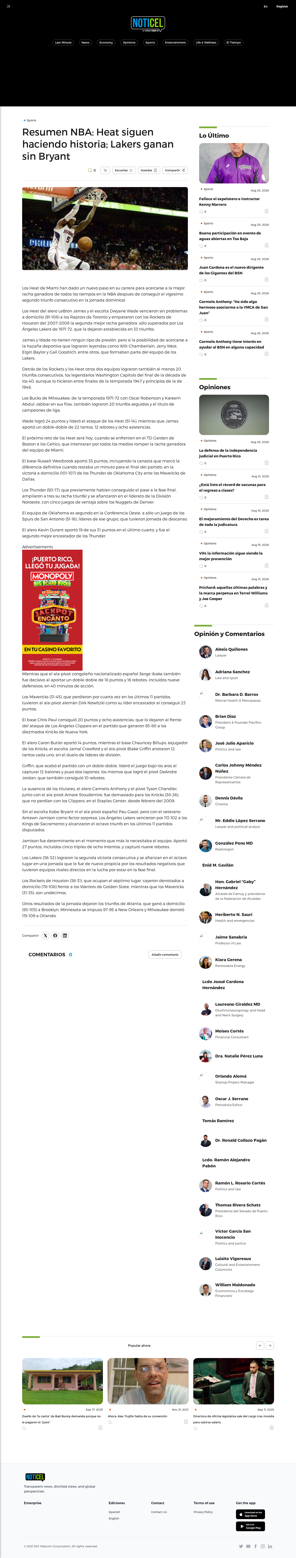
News (85, 42)
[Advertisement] (148, 78)
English (114, 1518)
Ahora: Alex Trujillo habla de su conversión (52, 1416)
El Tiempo (234, 42)
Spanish (114, 1512)
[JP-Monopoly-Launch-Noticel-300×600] (105, 610)
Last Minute (63, 42)
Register (282, 6)
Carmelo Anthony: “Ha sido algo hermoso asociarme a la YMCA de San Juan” (233, 307)
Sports (150, 42)
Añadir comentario (165, 954)
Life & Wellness (206, 42)
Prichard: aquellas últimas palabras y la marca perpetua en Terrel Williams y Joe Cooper (233, 593)
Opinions (129, 42)
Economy (106, 42)
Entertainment (175, 42)
